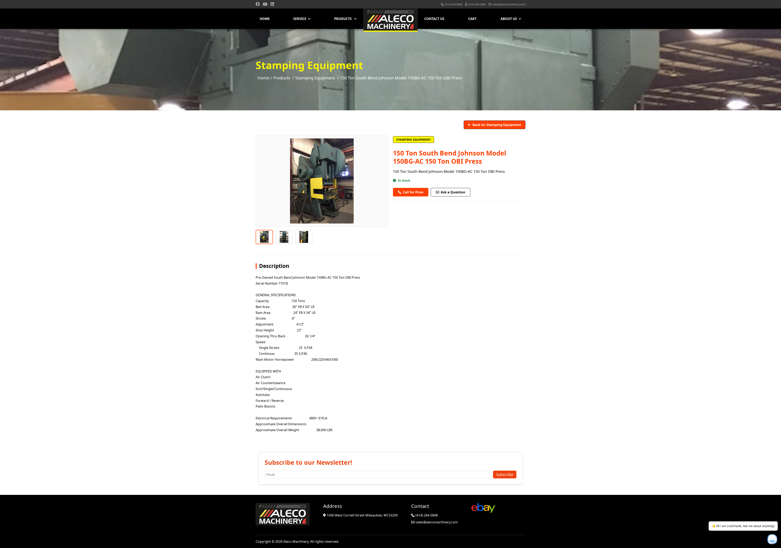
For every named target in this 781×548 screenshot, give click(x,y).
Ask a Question (453, 192)
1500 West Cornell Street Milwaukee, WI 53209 (362, 515)
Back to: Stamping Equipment (496, 125)
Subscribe (504, 474)
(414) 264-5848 (453, 4)
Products (343, 19)
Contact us (434, 19)
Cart (472, 19)
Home (265, 19)
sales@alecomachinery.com (508, 4)
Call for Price (413, 192)
